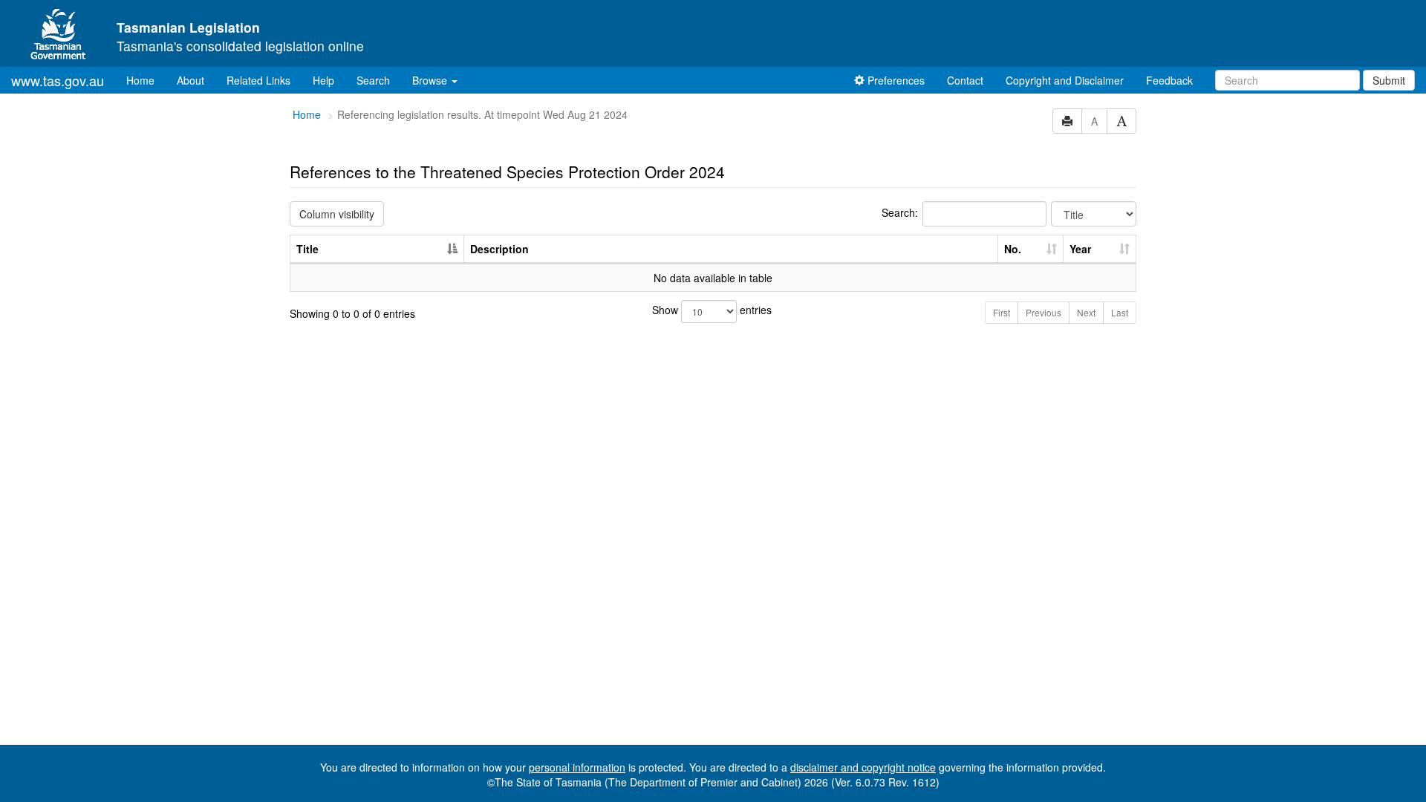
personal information (577, 767)
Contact (965, 80)
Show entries (712, 309)
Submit (1389, 80)
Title (307, 248)
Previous (1043, 312)
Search (373, 80)
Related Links (258, 80)
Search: (900, 212)
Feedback (1169, 80)
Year (1080, 248)
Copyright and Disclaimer (1065, 80)
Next (1086, 312)
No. (1012, 248)
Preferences (895, 80)
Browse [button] (431, 80)
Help (323, 80)
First (1001, 312)
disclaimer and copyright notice (863, 767)
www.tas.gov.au (57, 80)
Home (146, 80)
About (190, 80)
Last (1119, 312)
